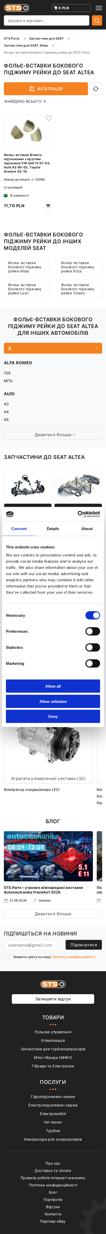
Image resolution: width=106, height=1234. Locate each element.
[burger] (99, 8)
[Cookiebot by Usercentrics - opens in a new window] (77, 514)
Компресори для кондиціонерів (53, 1139)
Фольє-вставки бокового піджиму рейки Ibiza (78, 267)
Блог (53, 1192)
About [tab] (87, 528)
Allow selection (53, 701)
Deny (53, 716)
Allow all (53, 686)
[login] (48, 118)
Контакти (53, 1214)
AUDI (9, 393)
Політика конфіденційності (53, 1185)
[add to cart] (48, 205)
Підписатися (83, 944)
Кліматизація (53, 1040)
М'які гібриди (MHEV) (53, 1057)
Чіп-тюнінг (53, 1122)
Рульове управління (53, 1032)
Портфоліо (52, 1199)
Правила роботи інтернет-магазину (53, 1178)
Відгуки (53, 1207)
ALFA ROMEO (18, 362)
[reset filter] (95, 88)
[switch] (92, 631)
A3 (6, 404)
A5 (6, 419)
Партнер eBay (53, 1221)
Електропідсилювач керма (52, 1105)
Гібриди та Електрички (53, 1066)
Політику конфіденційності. (74, 957)
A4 (6, 412)
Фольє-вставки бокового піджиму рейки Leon (25, 289)
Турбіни (53, 1130)
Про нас (53, 1163)
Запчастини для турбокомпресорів (53, 1049)
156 (7, 373)
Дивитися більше (53, 913)
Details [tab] (53, 528)
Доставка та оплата (53, 1170)
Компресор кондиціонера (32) (31, 789)
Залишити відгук (53, 998)
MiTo (8, 380)
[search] (97, 20)
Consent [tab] (19, 528)
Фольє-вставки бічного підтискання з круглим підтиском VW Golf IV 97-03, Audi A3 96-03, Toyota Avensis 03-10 (27, 163)
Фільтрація (50, 88)
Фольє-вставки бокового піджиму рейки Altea (25, 267)
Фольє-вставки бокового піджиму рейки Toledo (78, 289)
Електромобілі (53, 1113)
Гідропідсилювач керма (53, 1096)
